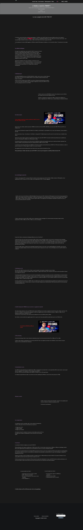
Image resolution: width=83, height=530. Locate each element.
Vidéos (52, 1)
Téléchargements (47, 1)
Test (29, 38)
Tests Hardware (41, 1)
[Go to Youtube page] (62, 1)
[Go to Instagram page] (64, 1)
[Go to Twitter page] (65, 1)
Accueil (33, 1)
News (36, 1)
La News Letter (59, 514)
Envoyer (61, 517)
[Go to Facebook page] (66, 1)
